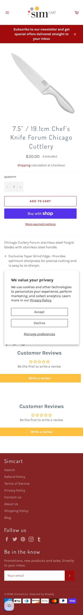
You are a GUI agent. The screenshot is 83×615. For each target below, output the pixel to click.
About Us (11, 504)
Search (9, 470)
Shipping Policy (16, 511)
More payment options (40, 224)
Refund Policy (14, 477)
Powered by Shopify (42, 594)
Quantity (10, 176)
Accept (39, 312)
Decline (39, 323)
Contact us (12, 497)
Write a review (42, 432)
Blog (7, 518)
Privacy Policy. (41, 300)
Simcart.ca (21, 594)
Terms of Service (17, 483)
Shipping (23, 165)
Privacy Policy (14, 490)
